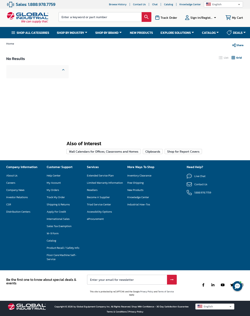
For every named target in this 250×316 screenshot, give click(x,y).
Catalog (168, 4)
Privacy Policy (146, 291)
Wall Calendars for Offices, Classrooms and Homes (103, 151)
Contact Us (139, 4)
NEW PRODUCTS (141, 32)
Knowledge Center (190, 4)
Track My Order (56, 197)
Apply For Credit (56, 212)
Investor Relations (17, 197)
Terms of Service (166, 291)
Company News (15, 190)
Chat (155, 4)
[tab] (223, 58)
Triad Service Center (99, 204)
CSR (8, 204)
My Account (54, 183)
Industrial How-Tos (138, 204)
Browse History (118, 4)
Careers (10, 183)
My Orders (53, 190)
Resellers (92, 190)
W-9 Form (53, 233)
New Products (135, 190)
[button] (223, 4)
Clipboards (152, 151)
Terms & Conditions (117, 311)
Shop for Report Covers (183, 151)
